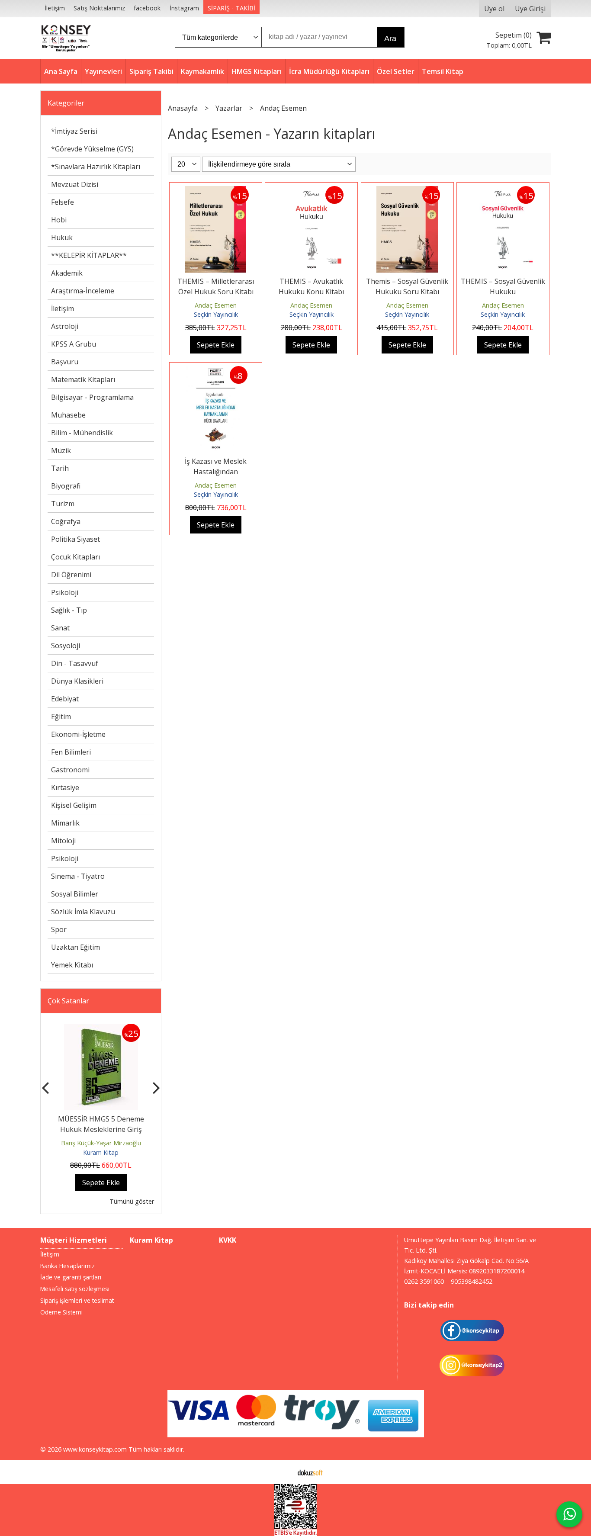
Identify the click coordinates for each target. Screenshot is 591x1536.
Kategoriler (66, 103)
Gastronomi (70, 769)
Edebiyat (65, 699)
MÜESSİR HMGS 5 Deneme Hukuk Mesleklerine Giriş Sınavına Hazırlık (101, 1129)
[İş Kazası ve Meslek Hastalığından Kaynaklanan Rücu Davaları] (215, 371)
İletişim (62, 308)
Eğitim (61, 716)
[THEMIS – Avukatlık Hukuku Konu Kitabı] (311, 191)
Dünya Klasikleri (77, 681)
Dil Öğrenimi (71, 574)
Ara (390, 38)
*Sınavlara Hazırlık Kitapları (95, 166)
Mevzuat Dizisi (74, 184)
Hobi (59, 220)
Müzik (61, 450)
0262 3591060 (424, 1281)
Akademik (67, 273)
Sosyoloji (65, 645)
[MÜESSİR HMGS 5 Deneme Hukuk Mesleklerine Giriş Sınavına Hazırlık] (101, 1029)
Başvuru (64, 361)
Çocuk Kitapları (75, 557)
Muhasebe (68, 415)
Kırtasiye (65, 787)
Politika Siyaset (75, 539)
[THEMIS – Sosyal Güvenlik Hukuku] (503, 191)
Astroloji (64, 326)
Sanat (60, 628)
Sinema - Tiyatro (78, 876)
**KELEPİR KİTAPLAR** (89, 255)
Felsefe (62, 202)
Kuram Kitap (101, 1152)
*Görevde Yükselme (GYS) (92, 149)
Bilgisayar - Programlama (92, 397)
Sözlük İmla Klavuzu (83, 911)
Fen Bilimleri (71, 752)
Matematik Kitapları (83, 379)
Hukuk (62, 237)
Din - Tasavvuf (74, 663)
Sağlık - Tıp (69, 610)
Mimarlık (65, 823)
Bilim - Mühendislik (82, 432)
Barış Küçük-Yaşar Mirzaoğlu (101, 1143)
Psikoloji (64, 592)
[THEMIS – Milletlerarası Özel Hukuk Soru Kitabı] (216, 191)
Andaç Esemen (216, 305)
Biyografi (65, 486)
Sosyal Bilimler (74, 894)
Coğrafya (65, 521)
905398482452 (471, 1281)
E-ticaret (282, 1472)
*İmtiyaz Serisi (74, 131)
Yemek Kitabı (72, 965)
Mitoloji (63, 840)
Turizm (62, 503)
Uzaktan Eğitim (75, 947)
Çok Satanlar (68, 1001)
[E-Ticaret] (310, 1472)
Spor (59, 929)
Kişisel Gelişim (73, 805)
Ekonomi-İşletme (78, 734)
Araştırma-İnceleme (82, 291)
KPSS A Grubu (73, 344)
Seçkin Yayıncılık (216, 314)
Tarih (60, 468)
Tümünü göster (131, 1201)
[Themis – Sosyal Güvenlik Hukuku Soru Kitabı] (407, 191)
